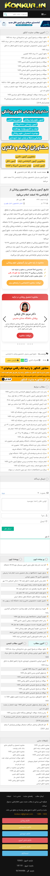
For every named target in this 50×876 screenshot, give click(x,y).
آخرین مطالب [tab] (39, 643)
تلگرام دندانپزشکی (25, 827)
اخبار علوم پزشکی (6, 203)
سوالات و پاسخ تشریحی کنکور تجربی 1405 (32, 62)
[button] (45, 14)
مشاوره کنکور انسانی (42, 783)
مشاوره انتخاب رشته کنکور (41, 771)
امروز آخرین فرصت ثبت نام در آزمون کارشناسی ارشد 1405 (27, 416)
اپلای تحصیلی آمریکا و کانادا (18, 165)
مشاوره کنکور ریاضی (43, 767)
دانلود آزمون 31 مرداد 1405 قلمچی (35, 53)
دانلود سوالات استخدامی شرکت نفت (13, 758)
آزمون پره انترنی (14, 120)
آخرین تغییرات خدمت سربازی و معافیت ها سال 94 (28, 624)
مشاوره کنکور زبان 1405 (41, 745)
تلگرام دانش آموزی (25, 840)
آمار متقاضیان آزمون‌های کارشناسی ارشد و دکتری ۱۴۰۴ (28, 632)
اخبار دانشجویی (22, 172)
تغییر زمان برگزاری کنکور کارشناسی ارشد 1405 (31, 408)
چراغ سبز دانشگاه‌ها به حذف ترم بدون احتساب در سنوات (27, 469)
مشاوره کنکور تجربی (18, 774)
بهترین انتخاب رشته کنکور (41, 748)
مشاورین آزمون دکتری (25, 156)
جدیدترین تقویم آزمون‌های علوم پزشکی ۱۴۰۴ (30, 628)
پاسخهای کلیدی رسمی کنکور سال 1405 (34, 58)
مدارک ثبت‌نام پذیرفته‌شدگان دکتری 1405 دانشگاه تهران (28, 453)
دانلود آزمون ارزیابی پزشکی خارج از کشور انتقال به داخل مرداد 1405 (24, 41)
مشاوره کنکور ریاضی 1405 (16, 780)
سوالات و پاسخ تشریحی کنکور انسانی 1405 (32, 70)
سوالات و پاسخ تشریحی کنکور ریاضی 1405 (32, 66)
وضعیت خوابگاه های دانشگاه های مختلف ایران (30, 596)
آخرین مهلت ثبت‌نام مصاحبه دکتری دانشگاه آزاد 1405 (29, 412)
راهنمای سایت (28, 796)
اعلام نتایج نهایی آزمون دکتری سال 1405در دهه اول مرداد (27, 396)
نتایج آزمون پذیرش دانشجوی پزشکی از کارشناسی (21, 354)
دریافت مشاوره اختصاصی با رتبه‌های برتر (25, 282)
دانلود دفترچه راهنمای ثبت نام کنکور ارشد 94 (31, 589)
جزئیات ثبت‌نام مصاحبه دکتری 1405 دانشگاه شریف (29, 449)
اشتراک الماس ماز (19, 761)
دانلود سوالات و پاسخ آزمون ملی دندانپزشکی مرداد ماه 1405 (26, 37)
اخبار (32, 172)
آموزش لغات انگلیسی (42, 774)
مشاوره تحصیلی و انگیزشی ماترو (14, 745)
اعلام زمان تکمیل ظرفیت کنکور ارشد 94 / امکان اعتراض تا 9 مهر (24, 581)
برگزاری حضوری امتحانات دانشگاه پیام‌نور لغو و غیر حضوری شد (26, 441)
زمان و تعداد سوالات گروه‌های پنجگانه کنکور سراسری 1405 (27, 94)
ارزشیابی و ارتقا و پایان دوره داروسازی (25, 138)
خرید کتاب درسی (44, 758)
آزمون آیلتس (39, 165)
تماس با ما (17, 796)
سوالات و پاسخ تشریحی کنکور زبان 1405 (33, 74)
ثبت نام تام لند (19, 764)
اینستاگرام (25, 853)
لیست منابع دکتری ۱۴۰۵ (41, 751)
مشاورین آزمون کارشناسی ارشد (31, 161)
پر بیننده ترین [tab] (39, 559)
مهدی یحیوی (45, 764)
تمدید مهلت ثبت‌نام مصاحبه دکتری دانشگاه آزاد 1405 (29, 420)
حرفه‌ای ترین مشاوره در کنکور (15, 767)
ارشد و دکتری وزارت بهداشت (25, 129)
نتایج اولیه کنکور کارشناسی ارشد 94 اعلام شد (31, 592)
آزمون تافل (10, 161)
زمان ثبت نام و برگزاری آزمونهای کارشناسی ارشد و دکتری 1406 (26, 391)
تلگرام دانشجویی (25, 846)
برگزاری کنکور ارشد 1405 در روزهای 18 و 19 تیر (31, 433)
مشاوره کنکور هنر (44, 777)
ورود (3, 493)
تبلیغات (8, 796)
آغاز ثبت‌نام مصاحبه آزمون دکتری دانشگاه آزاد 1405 (29, 457)
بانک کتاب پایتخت (18, 748)
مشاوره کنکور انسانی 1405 (40, 755)
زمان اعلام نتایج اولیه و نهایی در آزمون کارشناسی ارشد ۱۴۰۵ (27, 400)
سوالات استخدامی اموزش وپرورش (38, 761)
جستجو (5, 14)
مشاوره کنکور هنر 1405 (17, 771)
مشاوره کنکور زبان (43, 780)
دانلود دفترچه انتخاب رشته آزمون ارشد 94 (32, 585)
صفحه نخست (41, 172)
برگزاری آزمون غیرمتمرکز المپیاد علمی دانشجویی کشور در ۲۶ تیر (25, 424)
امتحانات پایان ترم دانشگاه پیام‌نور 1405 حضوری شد (29, 445)
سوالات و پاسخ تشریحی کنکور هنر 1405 (33, 78)
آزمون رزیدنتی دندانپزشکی (25, 124)
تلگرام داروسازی (25, 833)
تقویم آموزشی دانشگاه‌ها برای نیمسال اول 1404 (30, 616)
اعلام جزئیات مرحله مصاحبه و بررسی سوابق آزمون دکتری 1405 (25, 461)
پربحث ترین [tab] (14, 559)
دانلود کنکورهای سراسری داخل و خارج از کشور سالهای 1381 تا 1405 (24, 82)
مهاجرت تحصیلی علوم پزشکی (25, 133)
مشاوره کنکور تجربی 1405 (16, 751)
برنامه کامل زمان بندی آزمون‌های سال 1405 (32, 437)
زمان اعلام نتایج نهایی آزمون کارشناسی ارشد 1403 (29, 636)
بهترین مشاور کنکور (18, 755)
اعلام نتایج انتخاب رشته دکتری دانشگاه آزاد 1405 (30, 465)
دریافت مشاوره (25, 335)
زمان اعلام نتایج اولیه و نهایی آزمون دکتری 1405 (29, 620)
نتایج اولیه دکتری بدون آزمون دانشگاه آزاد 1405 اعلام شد (27, 428)
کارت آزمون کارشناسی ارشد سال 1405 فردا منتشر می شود (27, 404)
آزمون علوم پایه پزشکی (33, 120)
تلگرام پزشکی (25, 820)
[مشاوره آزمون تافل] (25, 24)
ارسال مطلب (39, 796)
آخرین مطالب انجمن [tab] (14, 643)
